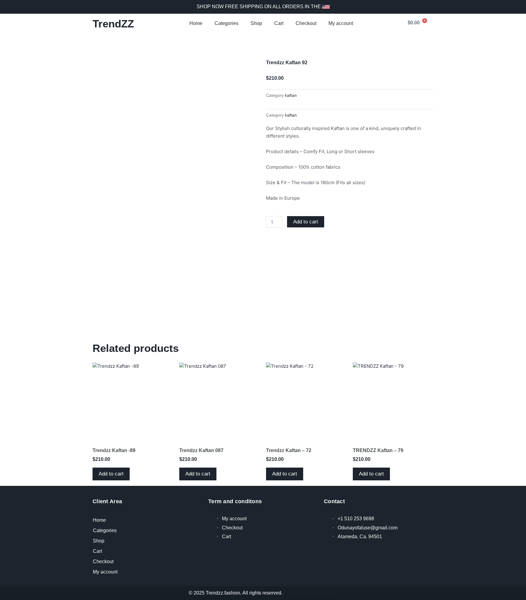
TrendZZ (113, 24)
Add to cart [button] (111, 473)
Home (195, 23)
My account (340, 23)
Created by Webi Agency (310, 592)
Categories (226, 23)
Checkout (306, 23)
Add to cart (305, 221)
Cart (278, 23)
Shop (256, 23)
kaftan (291, 95)
